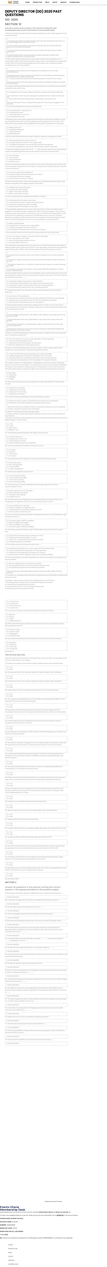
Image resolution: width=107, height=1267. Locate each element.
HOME (27, 2)
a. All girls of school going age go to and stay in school (25, 535)
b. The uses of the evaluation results (20, 341)
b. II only (10, 426)
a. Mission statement (14, 127)
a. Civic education (13, 155)
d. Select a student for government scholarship (23, 409)
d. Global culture (13, 161)
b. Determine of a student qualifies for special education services (29, 403)
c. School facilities (13, 466)
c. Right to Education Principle (18, 191)
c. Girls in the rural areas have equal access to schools (25, 539)
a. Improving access (14, 462)
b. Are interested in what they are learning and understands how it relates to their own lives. (35, 96)
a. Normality (12, 373)
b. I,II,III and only (13, 603)
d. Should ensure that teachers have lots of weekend (25, 302)
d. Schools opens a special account (19, 511)
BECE (47, 2)
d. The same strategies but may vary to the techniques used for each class (32, 146)
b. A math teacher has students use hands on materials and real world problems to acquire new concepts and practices (34, 46)
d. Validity (11, 379)
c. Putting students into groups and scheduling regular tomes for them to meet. (35, 78)
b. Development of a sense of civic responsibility (23, 225)
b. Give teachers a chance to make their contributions (25, 202)
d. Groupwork (12, 648)
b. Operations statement (16, 129)
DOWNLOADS (75, 2)
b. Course (11, 616)
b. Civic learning (13, 157)
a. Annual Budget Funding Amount (20, 110)
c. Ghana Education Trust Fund (18, 114)
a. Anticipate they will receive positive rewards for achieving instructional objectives (35, 92)
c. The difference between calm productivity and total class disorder (30, 144)
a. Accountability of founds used (18, 505)
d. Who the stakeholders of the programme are (23, 345)
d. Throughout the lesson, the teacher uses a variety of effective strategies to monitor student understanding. (34, 269)
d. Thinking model (14, 635)
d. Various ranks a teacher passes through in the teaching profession (30, 554)
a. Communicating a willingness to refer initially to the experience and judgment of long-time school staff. (36, 315)
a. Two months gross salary (16, 475)
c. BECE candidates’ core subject (18, 524)
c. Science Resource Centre (17, 441)
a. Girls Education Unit (15, 437)
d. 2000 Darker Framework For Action (20, 178)
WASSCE (63, 2)
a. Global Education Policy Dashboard (20, 172)
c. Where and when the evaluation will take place (24, 343)
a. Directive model (14, 629)
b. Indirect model (13, 631)
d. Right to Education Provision (18, 193)
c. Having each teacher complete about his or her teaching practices (30, 285)
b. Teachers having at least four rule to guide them (25, 142)
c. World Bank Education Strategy (19, 176)
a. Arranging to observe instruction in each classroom (25, 281)
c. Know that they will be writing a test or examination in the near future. (32, 99)
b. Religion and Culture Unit (17, 439)
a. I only (10, 424)
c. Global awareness (14, 159)
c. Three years (12, 454)
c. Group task (12, 646)
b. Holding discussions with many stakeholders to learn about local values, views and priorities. (34, 320)
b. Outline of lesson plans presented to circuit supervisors (27, 550)
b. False (10, 669)
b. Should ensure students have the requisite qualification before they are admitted (36, 298)
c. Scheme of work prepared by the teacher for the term (27, 552)
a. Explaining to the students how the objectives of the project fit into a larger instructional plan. (32, 71)
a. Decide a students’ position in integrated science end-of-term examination (33, 400)
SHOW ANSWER (13, 897)
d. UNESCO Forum (14, 496)
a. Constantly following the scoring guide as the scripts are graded (30, 354)
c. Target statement (14, 131)
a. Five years (12, 449)
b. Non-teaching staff (15, 464)
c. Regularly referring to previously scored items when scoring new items (32, 358)
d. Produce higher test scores (17, 242)
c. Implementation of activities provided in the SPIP (25, 509)
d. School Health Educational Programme (22, 443)
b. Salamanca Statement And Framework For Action (25, 174)
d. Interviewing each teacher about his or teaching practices (28, 287)
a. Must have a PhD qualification (18, 296)
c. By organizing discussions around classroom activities (26, 567)
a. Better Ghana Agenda (16, 223)
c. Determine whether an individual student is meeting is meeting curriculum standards (35, 407)
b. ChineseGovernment (15, 112)
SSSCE (54, 2)
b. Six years (11, 451)
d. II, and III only (13, 607)
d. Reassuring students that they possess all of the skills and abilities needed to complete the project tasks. (36, 83)
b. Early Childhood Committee (18, 492)
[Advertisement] (36, 1065)
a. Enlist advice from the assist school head (22, 200)
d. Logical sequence (14, 620)
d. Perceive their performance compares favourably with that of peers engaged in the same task (35, 103)
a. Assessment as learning (16, 388)
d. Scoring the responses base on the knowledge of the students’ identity (32, 360)
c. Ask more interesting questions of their (21, 240)
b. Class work (12, 644)
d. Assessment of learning (16, 394)
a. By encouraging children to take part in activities (24, 563)
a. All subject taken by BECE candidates (21, 520)
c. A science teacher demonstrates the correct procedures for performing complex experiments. (34, 51)
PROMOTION (37, 2)
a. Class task (11, 642)
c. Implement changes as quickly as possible (22, 204)
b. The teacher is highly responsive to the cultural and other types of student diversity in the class (35, 260)
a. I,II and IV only (13, 601)
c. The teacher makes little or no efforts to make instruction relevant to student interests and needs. (36, 265)
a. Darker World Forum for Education (20, 490)
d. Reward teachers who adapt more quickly (22, 206)
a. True (10, 667)
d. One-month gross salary (16, 481)
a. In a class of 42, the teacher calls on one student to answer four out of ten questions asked (35, 255)
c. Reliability (11, 377)
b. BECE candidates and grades (18, 522)
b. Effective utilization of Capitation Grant (21, 507)
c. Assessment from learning (17, 392)
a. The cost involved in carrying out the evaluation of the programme (31, 339)
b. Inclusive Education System (18, 189)
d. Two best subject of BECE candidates (21, 526)
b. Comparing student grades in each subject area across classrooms (30, 283)
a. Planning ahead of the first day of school (22, 140)
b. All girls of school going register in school (22, 537)
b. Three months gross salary (17, 477)
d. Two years (12, 456)
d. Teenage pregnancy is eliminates (19, 541)
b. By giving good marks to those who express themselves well (28, 565)
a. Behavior (11, 614)
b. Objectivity (12, 375)
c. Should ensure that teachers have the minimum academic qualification (32, 300)
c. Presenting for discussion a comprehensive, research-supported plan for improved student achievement (34, 325)
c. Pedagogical (12, 633)
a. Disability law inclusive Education (19, 187)
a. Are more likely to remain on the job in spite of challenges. (28, 236)
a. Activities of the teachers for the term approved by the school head (31, 548)
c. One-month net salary (16, 479)
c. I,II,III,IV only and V (14, 605)
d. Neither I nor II (13, 430)
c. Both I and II (12, 428)
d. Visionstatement (14, 133)
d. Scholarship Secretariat (16, 116)
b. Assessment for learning (16, 390)
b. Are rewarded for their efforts (18, 238)
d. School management (15, 468)
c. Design (11, 618)
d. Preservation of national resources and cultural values (27, 229)
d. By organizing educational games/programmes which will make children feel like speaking (34, 572)
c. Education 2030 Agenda (16, 494)
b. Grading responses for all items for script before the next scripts (30, 356)
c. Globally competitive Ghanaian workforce (22, 227)
